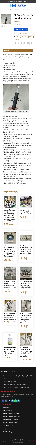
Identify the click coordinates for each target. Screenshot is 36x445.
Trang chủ (9, 9)
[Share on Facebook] (15, 43)
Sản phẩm (16, 9)
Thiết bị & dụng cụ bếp (9, 432)
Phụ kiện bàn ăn (25, 9)
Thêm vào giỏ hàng (21, 29)
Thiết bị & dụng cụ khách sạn (11, 416)
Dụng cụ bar (6, 429)
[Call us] (15, 400)
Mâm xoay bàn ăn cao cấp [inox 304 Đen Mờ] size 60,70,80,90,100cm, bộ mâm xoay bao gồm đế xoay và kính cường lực (10, 251)
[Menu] (2, 5)
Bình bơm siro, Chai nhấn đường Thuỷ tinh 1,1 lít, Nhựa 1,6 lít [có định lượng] (10, 351)
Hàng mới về (6, 407)
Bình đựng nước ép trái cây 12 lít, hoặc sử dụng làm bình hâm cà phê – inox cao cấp (10, 285)
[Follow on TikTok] (9, 400)
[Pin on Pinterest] (25, 43)
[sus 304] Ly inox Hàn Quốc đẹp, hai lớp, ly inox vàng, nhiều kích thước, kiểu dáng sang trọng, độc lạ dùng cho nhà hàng (9, 215)
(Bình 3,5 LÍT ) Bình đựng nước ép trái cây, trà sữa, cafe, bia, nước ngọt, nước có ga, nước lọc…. (26, 318)
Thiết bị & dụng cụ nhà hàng (11, 413)
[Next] (9, 19)
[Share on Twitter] (18, 43)
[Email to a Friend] (21, 43)
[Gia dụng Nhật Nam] (18, 5)
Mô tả (6, 50)
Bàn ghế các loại (8, 426)
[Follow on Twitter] (12, 400)
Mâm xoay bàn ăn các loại (10, 419)
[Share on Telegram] (31, 43)
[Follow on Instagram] (6, 400)
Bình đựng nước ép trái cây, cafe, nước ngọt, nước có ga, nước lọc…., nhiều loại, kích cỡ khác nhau (26, 250)
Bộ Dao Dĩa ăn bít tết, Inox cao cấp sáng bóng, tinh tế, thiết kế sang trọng (10, 316)
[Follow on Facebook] (2, 400)
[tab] (18, 50)
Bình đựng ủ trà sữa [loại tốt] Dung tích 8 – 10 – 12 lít (26, 212)
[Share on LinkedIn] (28, 43)
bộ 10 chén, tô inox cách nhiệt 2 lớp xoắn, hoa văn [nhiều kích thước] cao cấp (26, 285)
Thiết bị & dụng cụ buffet (10, 423)
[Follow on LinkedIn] (18, 400)
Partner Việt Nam (19, 442)
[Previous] (3, 19)
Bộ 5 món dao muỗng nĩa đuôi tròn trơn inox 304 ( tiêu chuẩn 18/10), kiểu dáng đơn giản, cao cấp (26, 352)
